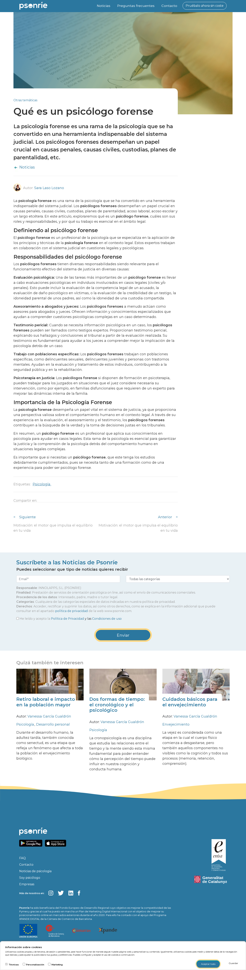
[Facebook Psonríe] (79, 893)
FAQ (22, 858)
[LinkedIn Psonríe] (70, 893)
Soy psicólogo (29, 877)
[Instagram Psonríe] (50, 893)
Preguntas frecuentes (136, 6)
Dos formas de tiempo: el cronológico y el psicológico (117, 704)
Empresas (26, 884)
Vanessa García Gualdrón (49, 716)
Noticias (103, 6)
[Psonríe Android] (31, 843)
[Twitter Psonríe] (61, 893)
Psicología (42, 484)
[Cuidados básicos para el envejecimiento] (196, 684)
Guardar (233, 963)
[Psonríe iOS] (56, 843)
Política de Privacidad (67, 618)
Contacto (169, 6)
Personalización (35, 964)
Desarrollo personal (53, 724)
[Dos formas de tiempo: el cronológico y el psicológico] (123, 684)
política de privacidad (71, 611)
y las (71, 618)
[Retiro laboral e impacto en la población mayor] (50, 684)
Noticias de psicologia (35, 871)
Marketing (57, 964)
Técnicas (14, 964)
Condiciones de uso (107, 618)
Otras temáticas (25, 100)
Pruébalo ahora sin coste (205, 5)
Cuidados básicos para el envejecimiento (189, 702)
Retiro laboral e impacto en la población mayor (45, 702)
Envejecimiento (175, 724)
